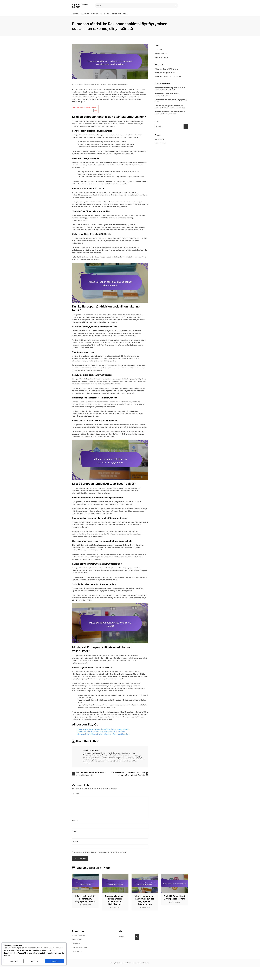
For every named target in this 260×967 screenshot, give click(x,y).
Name (75, 821)
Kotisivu (75, 14)
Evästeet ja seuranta (79, 947)
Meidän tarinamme (98, 14)
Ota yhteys (85, 14)
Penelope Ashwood (91, 750)
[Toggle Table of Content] (94, 110)
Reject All (34, 961)
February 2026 (160, 143)
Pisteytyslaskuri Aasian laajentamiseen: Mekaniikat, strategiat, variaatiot (103, 729)
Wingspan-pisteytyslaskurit (165, 73)
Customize (13, 961)
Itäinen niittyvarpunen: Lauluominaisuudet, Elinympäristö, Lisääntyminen (170, 113)
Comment (76, 793)
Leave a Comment (92, 84)
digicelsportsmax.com (80, 5)
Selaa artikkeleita (114, 14)
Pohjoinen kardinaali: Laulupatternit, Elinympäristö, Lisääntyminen (101, 731)
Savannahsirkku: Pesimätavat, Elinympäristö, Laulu (171, 101)
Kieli (125, 14)
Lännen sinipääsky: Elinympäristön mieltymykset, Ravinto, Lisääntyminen (103, 734)
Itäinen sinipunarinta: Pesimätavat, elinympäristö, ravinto (167, 95)
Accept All (54, 961)
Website (75, 842)
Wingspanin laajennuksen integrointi (168, 76)
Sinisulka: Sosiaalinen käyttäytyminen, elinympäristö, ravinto (91, 773)
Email (74, 831)
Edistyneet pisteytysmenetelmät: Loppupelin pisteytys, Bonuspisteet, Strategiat (127, 773)
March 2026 (159, 139)
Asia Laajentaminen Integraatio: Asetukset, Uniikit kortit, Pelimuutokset (170, 89)
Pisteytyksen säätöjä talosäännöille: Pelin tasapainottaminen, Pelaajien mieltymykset (170, 107)
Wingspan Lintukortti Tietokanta (115, 84)
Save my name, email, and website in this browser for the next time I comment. (100, 852)
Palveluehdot (77, 951)
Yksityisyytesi (77, 939)
